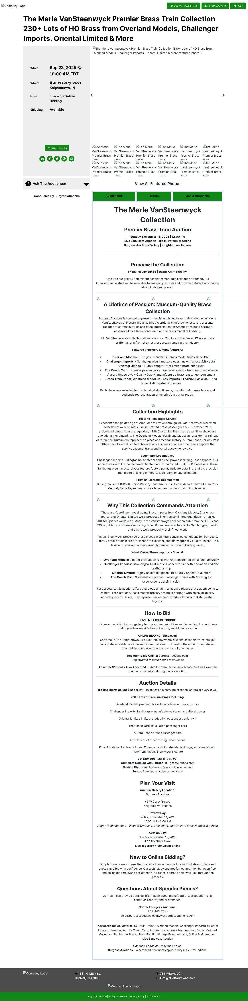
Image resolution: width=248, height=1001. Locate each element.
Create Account (216, 5)
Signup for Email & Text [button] (183, 5)
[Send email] (71, 159)
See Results (58, 148)
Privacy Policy (137, 996)
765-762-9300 (170, 973)
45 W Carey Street (66, 83)
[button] (49, 159)
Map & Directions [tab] (197, 196)
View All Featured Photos (157, 183)
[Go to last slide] (92, 95)
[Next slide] (223, 95)
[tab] (114, 196)
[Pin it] (64, 159)
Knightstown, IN (62, 88)
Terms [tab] (154, 196)
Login (239, 5)
